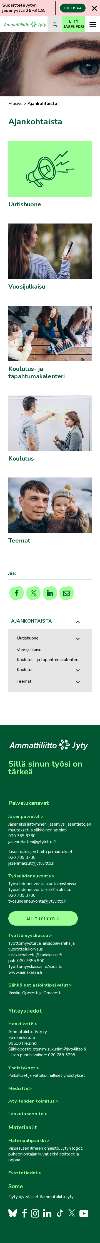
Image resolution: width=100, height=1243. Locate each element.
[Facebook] (24, 1213)
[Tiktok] (59, 1213)
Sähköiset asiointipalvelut (38, 985)
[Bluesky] (12, 1213)
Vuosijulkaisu (29, 650)
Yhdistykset (22, 1068)
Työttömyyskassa (28, 936)
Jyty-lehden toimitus (31, 1101)
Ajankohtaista (31, 621)
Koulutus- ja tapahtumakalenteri (47, 660)
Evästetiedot (23, 1173)
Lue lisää (73, 8)
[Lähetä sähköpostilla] (67, 593)
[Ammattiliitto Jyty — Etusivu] (25, 24)
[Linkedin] (50, 593)
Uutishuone (28, 638)
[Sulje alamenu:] (78, 622)
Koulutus (25, 669)
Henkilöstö (21, 1024)
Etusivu (15, 104)
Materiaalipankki (27, 1140)
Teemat (24, 681)
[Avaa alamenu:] (78, 639)
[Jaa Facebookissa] (17, 593)
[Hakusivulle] (55, 24)
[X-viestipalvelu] (71, 1213)
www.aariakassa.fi (25, 972)
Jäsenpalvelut (24, 816)
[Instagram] (35, 1213)
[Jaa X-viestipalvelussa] (33, 593)
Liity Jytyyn (41, 918)
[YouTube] (83, 1213)
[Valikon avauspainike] (92, 24)
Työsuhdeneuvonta (29, 876)
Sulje (94, 8)
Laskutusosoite (26, 1114)
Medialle (18, 1088)
